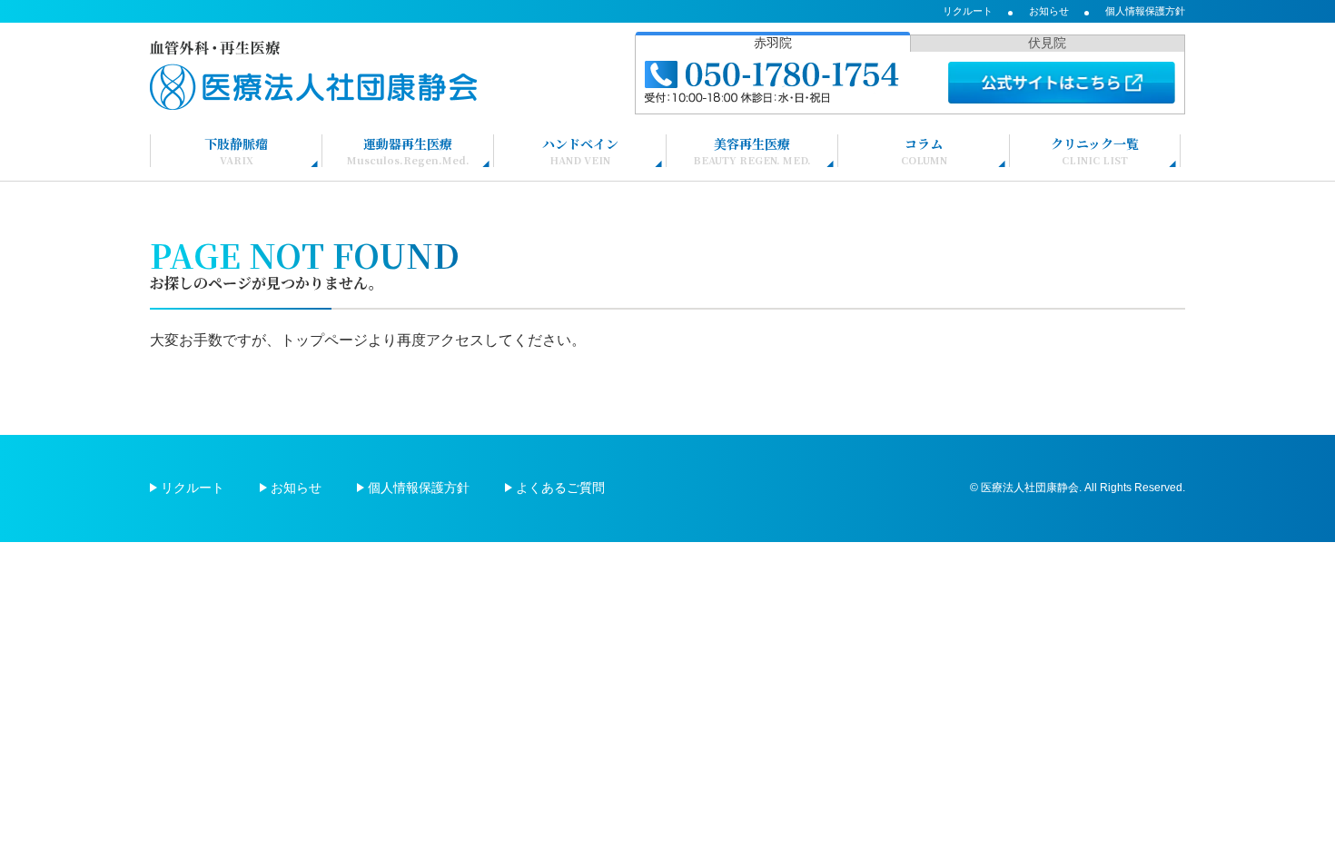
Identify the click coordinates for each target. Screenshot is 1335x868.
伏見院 (1047, 42)
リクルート (968, 10)
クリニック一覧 (1095, 150)
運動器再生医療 (408, 150)
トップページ (324, 340)
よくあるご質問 (560, 487)
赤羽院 (773, 42)
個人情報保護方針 (1145, 10)
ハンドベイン (580, 150)
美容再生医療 (752, 150)
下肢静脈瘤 (236, 150)
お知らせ (1049, 10)
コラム (924, 150)
